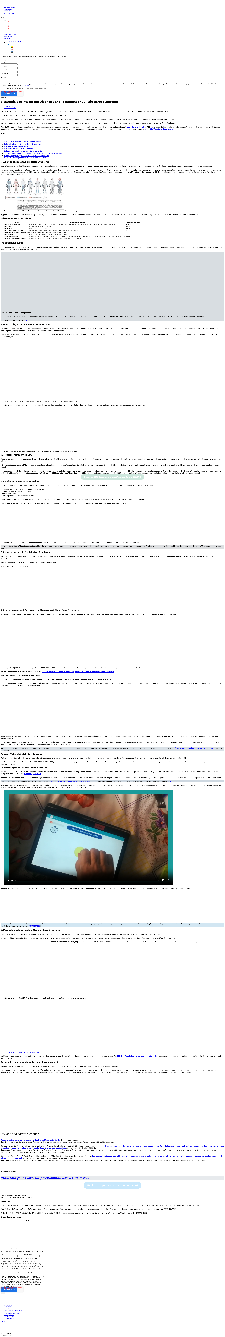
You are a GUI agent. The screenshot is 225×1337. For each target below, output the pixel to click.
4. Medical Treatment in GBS (16, 146)
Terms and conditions (11, 1313)
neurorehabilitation (10, 108)
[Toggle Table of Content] (2, 138)
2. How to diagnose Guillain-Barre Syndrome (22, 144)
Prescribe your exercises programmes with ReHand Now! (46, 1178)
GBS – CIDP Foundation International (159, 129)
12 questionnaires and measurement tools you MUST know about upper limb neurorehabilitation (78, 672)
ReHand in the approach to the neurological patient (25, 158)
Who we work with (10, 7)
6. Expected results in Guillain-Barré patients (23, 151)
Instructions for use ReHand (14, 1310)
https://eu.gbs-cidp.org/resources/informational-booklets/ (22, 1052)
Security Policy (9, 1318)
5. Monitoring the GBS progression (18, 148)
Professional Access (11, 14)
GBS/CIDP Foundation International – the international (138, 1056)
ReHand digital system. (32, 774)
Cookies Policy (9, 1316)
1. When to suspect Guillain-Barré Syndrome (22, 142)
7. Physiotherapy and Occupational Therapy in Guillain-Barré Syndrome (33, 153)
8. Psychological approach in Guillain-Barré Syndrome (26, 155)
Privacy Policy (26, 85)
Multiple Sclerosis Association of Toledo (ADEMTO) (70, 781)
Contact (7, 11)
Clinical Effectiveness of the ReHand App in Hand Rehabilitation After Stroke (30, 1140)
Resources (8, 9)
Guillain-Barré (8, 106)
